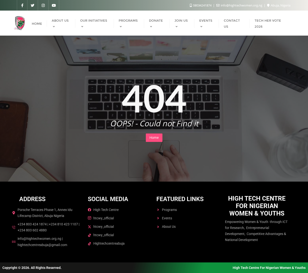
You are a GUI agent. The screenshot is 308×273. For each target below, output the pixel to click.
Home (154, 137)
